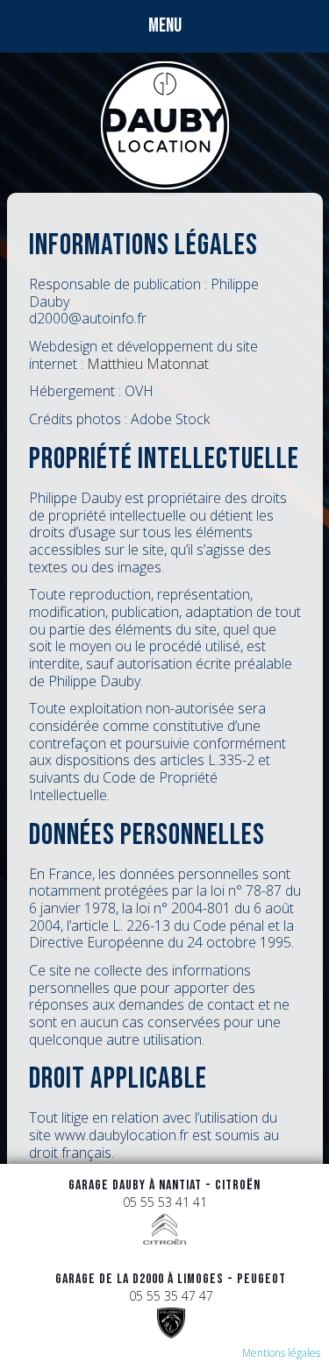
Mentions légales (281, 1352)
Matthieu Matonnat (148, 363)
